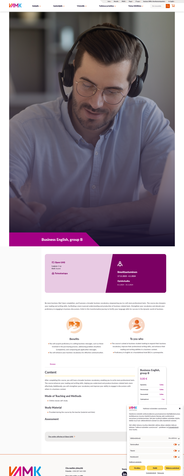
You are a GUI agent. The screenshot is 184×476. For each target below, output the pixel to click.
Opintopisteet (144, 399)
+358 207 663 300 (79, 471)
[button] (180, 408)
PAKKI (123, 1)
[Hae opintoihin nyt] (173, 6)
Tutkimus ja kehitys (106, 6)
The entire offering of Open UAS (60, 436)
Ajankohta (143, 385)
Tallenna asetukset (172, 468)
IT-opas (138, 1)
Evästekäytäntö (173, 427)
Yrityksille (81, 6)
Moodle (116, 1)
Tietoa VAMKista (134, 6)
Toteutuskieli (144, 394)
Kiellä (155, 468)
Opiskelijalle (58, 6)
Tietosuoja (160, 473)
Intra (109, 1)
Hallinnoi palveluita (135, 462)
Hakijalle (35, 6)
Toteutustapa (144, 389)
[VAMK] (15, 6)
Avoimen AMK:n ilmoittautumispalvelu (154, 1)
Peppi (130, 1)
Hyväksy (137, 468)
